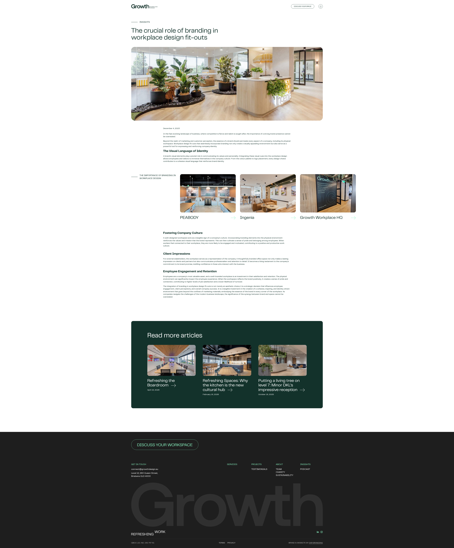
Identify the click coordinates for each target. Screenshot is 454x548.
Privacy (231, 543)
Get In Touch (138, 464)
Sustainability (284, 475)
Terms (222, 543)
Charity (280, 472)
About (279, 464)
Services (232, 464)
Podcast (305, 469)
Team (279, 469)
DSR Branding (316, 543)
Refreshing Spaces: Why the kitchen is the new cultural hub (225, 385)
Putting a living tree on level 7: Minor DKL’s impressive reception (279, 385)
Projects (256, 464)
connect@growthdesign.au (144, 469)
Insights (305, 464)
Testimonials (259, 469)
